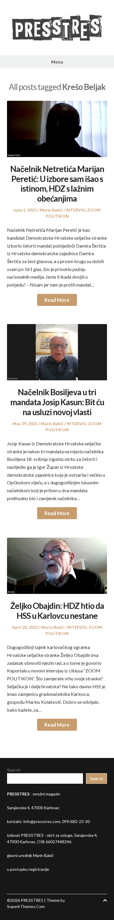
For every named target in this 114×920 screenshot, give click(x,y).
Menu (57, 61)
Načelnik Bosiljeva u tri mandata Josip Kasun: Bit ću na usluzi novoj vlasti (57, 402)
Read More (57, 300)
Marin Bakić (51, 209)
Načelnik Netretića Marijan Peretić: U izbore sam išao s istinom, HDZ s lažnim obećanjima (57, 183)
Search (13, 769)
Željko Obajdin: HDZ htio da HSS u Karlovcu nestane (57, 611)
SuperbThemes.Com (26, 906)
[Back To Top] (105, 900)
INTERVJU (75, 209)
